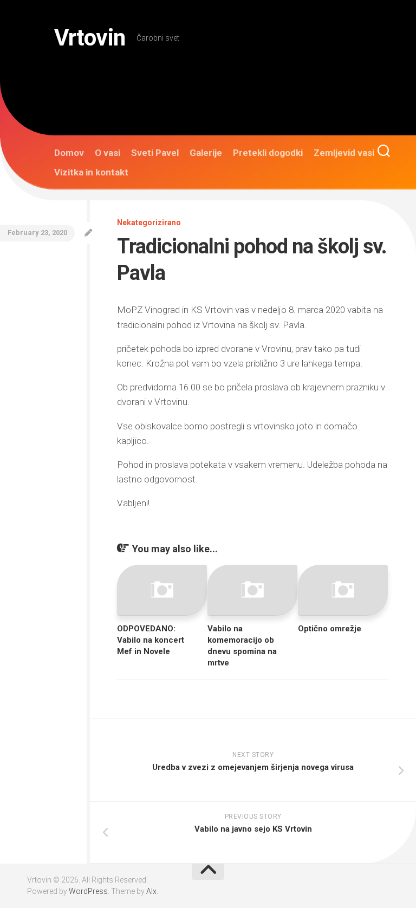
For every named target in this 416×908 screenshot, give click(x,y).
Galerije (206, 152)
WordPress (88, 891)
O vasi (107, 152)
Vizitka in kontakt (91, 172)
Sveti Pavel (155, 152)
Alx (151, 891)
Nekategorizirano (149, 222)
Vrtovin (90, 37)
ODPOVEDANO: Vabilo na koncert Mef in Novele (150, 640)
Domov (69, 152)
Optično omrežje (329, 628)
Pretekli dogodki (268, 152)
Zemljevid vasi (344, 152)
